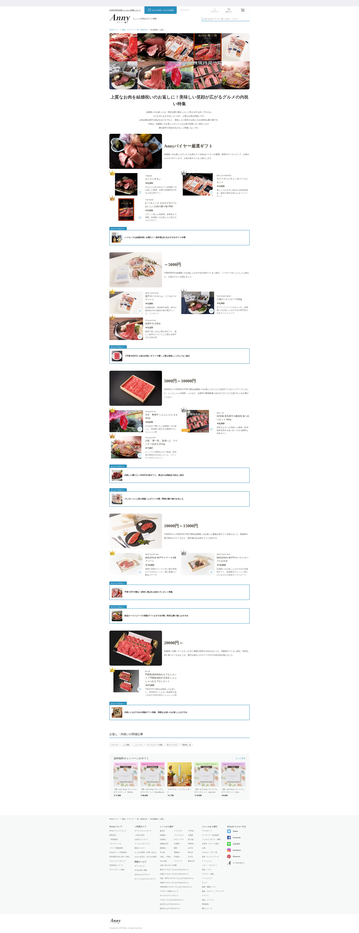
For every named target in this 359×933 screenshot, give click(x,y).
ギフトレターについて (143, 830)
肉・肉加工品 (142, 29)
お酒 (203, 848)
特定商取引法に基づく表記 (119, 856)
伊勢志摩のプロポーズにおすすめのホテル (176, 886)
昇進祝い (177, 856)
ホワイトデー (179, 839)
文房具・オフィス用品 (210, 843)
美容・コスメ (207, 869)
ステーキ (114, 744)
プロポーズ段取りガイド (169, 891)
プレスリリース (115, 843)
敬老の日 (191, 861)
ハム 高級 (126, 744)
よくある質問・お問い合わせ (146, 852)
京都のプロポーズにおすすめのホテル (174, 874)
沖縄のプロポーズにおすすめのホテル (174, 882)
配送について (140, 848)
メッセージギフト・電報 (211, 839)
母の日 (190, 852)
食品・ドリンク (128, 29)
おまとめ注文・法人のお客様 (163, 10)
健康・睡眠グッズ (208, 887)
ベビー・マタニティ (209, 865)
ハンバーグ (138, 744)
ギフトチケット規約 (117, 869)
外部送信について (116, 865)
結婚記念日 (164, 843)
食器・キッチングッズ (210, 856)
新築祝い (163, 848)
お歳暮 (190, 835)
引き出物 (163, 861)
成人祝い (191, 839)
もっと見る (240, 758)
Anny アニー (114, 29)
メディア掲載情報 (116, 848)
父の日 (190, 856)
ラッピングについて (142, 843)
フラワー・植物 (208, 874)
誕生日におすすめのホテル (170, 908)
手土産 (162, 852)
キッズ (204, 882)
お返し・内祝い (166, 856)
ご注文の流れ (140, 835)
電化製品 (205, 904)
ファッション (207, 861)
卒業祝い (191, 843)
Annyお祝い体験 (141, 870)
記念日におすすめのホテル (170, 904)
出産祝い (163, 839)
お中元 (190, 848)
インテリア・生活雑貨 (210, 835)
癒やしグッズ (207, 908)
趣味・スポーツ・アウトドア (213, 891)
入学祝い (191, 830)
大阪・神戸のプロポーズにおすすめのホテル (177, 878)
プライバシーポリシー (117, 861)
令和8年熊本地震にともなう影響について (125, 10)
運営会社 (112, 835)
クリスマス (178, 830)
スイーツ (205, 895)
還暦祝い (177, 852)
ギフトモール (140, 866)
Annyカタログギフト (142, 874)
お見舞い (177, 843)
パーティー (178, 861)
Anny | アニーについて (117, 830)
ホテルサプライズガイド (169, 895)
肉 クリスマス (172, 744)
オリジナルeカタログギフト (145, 879)
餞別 (175, 848)
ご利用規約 (113, 839)
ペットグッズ (207, 878)
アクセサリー (207, 830)
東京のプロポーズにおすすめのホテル (174, 869)
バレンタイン (179, 835)
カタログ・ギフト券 (209, 852)
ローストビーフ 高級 (155, 744)
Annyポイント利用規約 (118, 852)
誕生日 (162, 830)
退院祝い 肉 (186, 744)
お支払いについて (141, 839)
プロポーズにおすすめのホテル (171, 899)
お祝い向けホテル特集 (168, 865)
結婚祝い (163, 835)
